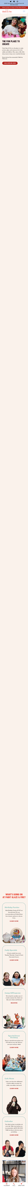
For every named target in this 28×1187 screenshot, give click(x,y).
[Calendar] (6, 1183)
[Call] (14, 1183)
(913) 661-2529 (14, 5)
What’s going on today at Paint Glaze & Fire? (14, 7)
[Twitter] (10, 1)
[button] (14, 1181)
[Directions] (21, 1183)
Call (13, 1185)
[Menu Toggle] (24, 11)
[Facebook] (14, 1)
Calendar (7, 1185)
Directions (21, 1185)
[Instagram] (17, 1)
